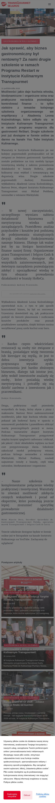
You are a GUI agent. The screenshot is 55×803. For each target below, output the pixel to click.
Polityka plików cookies (42, 795)
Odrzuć (27, 795)
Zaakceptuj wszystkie (12, 795)
